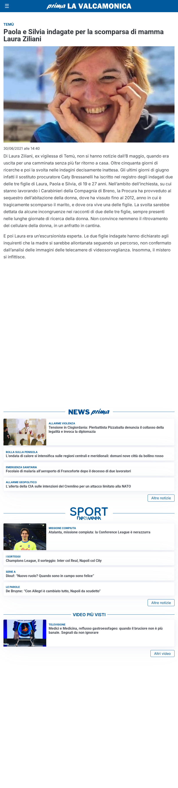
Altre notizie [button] (161, 498)
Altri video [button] (162, 653)
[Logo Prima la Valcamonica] (89, 6)
